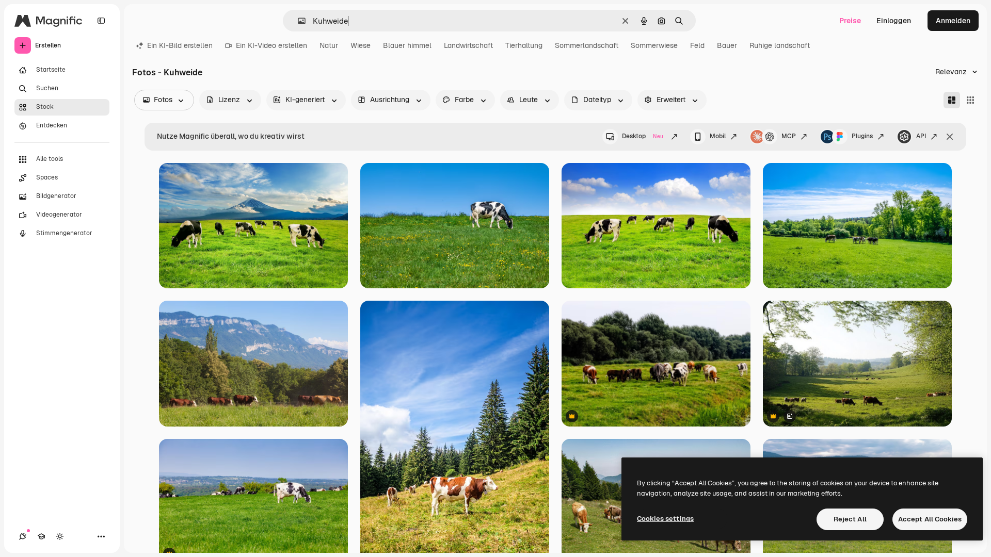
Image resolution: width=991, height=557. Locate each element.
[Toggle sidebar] (101, 20)
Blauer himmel (407, 45)
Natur (328, 45)
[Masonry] (952, 100)
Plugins (862, 136)
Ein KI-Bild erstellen (180, 45)
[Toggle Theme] (60, 536)
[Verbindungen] (22, 536)
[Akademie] (41, 536)
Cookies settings (665, 518)
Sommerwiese (654, 45)
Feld (697, 45)
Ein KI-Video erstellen (271, 45)
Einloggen (893, 20)
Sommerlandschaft (586, 45)
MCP (788, 136)
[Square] (970, 100)
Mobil (718, 136)
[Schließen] (950, 137)
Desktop (642, 136)
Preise (850, 20)
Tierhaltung (523, 45)
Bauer (727, 45)
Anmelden (953, 20)
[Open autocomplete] (297, 21)
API (921, 136)
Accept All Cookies (930, 519)
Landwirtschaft (468, 45)
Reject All (850, 519)
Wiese (360, 45)
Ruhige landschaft (779, 45)
